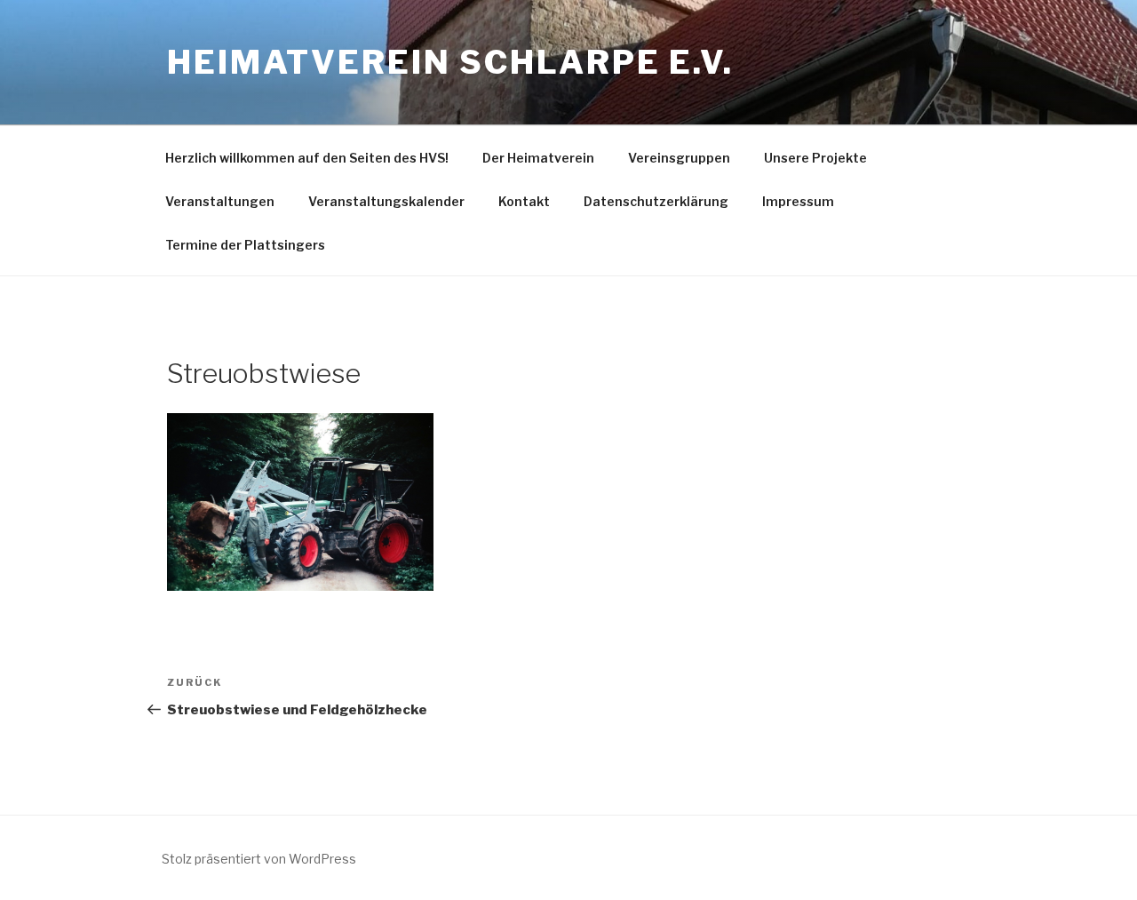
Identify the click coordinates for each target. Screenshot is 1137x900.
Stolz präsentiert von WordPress (259, 858)
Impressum (798, 201)
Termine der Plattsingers (245, 244)
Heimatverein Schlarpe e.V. (450, 62)
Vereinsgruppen (679, 157)
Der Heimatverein (538, 157)
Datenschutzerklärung (656, 201)
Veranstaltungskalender (386, 201)
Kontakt (524, 201)
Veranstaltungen (219, 201)
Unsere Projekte (815, 157)
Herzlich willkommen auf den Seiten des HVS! (307, 157)
